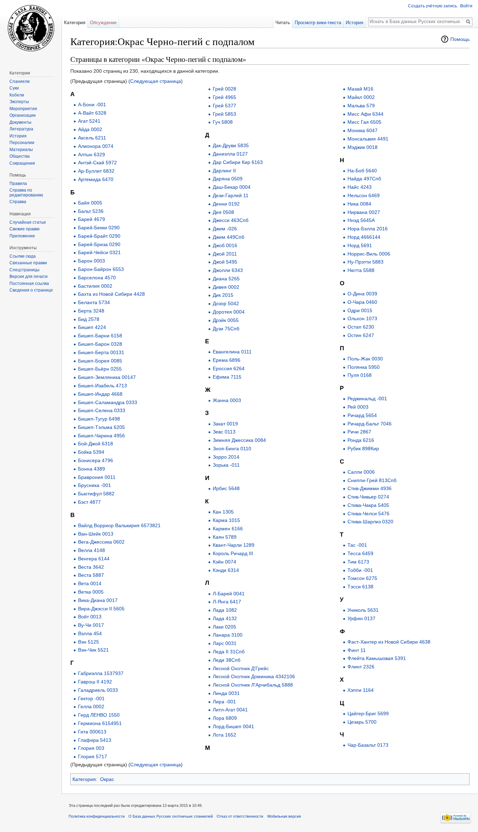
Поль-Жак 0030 (365, 358)
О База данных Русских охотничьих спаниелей (170, 816)
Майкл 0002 (361, 97)
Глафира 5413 (94, 740)
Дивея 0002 (226, 287)
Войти (466, 5)
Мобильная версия (284, 816)
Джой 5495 (225, 262)
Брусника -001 (94, 485)
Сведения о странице (31, 290)
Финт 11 (356, 650)
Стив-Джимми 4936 (369, 488)
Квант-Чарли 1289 (233, 545)
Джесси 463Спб (230, 220)
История (354, 22)
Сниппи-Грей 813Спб (371, 480)
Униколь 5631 (363, 610)
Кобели (16, 95)
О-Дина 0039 (362, 293)
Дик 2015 (223, 295)
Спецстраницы (24, 269)
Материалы (21, 149)
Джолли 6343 (228, 270)
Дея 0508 (223, 212)
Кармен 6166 (228, 528)
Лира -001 (224, 701)
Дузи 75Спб (226, 328)
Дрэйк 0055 (226, 320)
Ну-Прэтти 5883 (365, 262)
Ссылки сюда (22, 256)
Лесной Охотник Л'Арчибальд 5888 (253, 685)
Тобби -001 (360, 570)
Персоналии (21, 142)
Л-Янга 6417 (227, 601)
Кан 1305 (223, 512)
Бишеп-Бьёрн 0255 (100, 369)
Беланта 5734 (94, 302)
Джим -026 (225, 228)
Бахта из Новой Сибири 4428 (111, 294)
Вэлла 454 (90, 633)
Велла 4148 (91, 550)
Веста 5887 (91, 575)
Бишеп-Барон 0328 (100, 344)
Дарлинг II (224, 170)
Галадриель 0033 (98, 690)
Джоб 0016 (225, 245)
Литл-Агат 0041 (230, 709)
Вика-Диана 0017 (98, 600)
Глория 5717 (92, 756)
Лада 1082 (225, 610)
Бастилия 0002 (95, 286)
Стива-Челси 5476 (368, 513)
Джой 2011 (225, 254)
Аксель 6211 (92, 138)
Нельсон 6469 (363, 195)
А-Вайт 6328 (92, 113)
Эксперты (19, 101)
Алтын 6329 (91, 154)
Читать (282, 22)
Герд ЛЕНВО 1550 (99, 715)
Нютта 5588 (360, 270)
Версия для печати (28, 276)
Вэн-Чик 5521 (93, 650)
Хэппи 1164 (360, 690)
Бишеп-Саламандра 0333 (107, 402)
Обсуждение (103, 22)
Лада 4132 (225, 618)
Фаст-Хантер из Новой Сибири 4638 (388, 642)
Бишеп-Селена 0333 (101, 410)
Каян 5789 (225, 537)
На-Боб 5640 (362, 170)
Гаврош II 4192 (95, 681)
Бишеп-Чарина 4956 (101, 435)
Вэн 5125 (88, 642)
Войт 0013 (89, 616)
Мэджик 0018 (362, 147)
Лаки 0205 (224, 627)
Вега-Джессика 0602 (101, 542)
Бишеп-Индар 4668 (100, 394)
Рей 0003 (357, 407)
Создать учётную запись (432, 5)
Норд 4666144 (363, 237)
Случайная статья (27, 222)
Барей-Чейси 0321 (99, 252)
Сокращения (22, 163)
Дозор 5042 (226, 303)
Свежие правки (24, 229)
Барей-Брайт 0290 (99, 236)
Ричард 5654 (362, 415)
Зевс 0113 (224, 432)
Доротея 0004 (229, 312)
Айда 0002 (90, 129)
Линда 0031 (226, 693)
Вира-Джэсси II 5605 (101, 608)
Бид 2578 (88, 319)
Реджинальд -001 (367, 398)
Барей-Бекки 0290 (99, 227)
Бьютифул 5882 (96, 493)
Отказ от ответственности (240, 816)
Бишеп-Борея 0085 (100, 361)
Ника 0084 (359, 204)
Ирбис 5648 (226, 488)
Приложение (22, 236)
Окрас (107, 779)
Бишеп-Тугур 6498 (99, 419)
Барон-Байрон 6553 (101, 269)
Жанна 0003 (227, 400)
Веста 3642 (91, 567)
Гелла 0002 (91, 706)
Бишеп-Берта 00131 (101, 352)
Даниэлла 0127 (230, 154)
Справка (17, 201)
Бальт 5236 (91, 211)
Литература (21, 129)
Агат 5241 (89, 121)
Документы (20, 122)
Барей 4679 (91, 219)
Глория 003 (91, 748)
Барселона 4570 (97, 277)
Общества (19, 156)
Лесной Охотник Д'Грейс (241, 668)
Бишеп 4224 (92, 327)
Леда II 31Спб (229, 651)
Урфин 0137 (361, 618)
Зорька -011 (226, 465)
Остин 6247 (360, 335)
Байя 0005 (90, 203)
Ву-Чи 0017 (91, 625)
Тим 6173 (358, 562)
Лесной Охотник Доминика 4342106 (254, 676)
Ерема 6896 (226, 360)
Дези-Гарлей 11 (230, 195)
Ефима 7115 (227, 377)
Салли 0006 (361, 472)
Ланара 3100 (227, 635)
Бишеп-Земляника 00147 (107, 377)
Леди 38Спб (226, 660)
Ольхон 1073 (362, 318)
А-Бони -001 (92, 104)
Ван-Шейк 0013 (95, 534)
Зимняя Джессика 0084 (239, 440)
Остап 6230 (360, 327)
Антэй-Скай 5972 (97, 162)
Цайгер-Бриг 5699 (368, 713)
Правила (18, 183)
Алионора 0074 (95, 146)
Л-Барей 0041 (229, 593)
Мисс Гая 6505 (364, 122)
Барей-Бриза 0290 (99, 244)
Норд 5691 (359, 245)
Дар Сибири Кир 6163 (238, 162)
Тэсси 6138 (360, 586)
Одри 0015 (359, 310)
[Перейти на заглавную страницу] (31, 28)
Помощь (460, 39)
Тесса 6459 (360, 553)
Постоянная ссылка (29, 283)
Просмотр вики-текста (318, 22)
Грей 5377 (224, 105)
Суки (14, 88)
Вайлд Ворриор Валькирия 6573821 (119, 525)
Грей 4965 (224, 97)
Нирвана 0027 (363, 212)
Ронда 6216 (360, 440)
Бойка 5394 (91, 452)
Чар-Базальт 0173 (367, 745)
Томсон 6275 (362, 578)
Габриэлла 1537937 (101, 673)
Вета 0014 (89, 583)
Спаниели (19, 81)
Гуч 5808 (223, 122)
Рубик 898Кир (363, 448)
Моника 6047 (362, 130)
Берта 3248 (91, 311)
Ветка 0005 (91, 592)
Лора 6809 (225, 718)
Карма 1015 (226, 520)
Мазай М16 (360, 89)
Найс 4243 (359, 187)
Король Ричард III (233, 553)
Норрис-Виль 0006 (368, 254)
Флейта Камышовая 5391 (376, 658)
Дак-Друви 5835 (231, 145)
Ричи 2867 (359, 432)
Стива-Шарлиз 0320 (370, 521)
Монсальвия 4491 (367, 139)
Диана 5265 (226, 278)
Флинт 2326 (360, 666)
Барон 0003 (91, 261)
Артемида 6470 (95, 179)
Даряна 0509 (227, 178)
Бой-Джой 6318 (95, 443)
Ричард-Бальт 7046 (369, 423)
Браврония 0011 (96, 477)
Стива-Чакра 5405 (368, 505)
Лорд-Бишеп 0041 (233, 726)
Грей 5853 (224, 114)
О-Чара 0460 (362, 302)
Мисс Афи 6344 (365, 114)
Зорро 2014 (226, 457)
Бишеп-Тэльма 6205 (101, 427)
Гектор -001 (91, 698)
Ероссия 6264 (229, 368)
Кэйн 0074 (224, 562)
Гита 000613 (92, 731)
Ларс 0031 (225, 643)
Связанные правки (28, 262)
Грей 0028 (224, 89)
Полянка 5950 (363, 367)
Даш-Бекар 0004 (232, 187)
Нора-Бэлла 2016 (367, 228)
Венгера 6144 (94, 558)
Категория (84, 779)
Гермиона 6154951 (100, 723)
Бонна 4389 (91, 469)
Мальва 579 (361, 105)
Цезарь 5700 (362, 722)
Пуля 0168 (359, 375)
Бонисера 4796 (95, 460)
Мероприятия (23, 108)
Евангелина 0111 (232, 351)
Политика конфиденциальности (97, 816)
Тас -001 (357, 545)
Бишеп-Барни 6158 (100, 335)
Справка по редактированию (26, 193)
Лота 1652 (224, 735)
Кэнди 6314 (226, 570)
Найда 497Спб (364, 178)
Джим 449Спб (228, 237)
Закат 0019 (225, 423)
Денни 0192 (226, 204)
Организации (22, 115)
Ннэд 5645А (361, 220)
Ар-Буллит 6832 (96, 171)
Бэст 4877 (89, 502)
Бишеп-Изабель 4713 (102, 385)
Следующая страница (155, 81)
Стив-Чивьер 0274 (368, 497)
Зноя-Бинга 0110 (232, 448)
